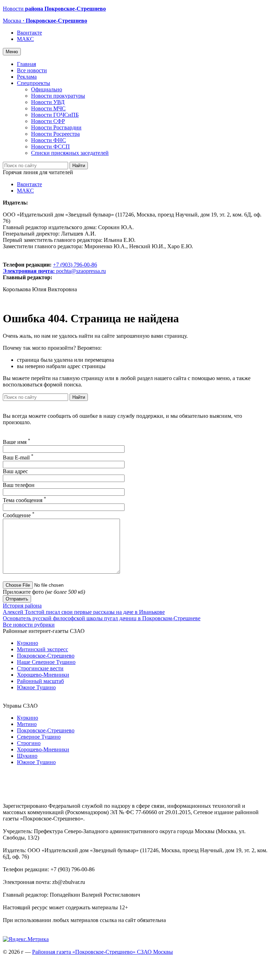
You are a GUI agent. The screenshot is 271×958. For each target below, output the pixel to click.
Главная (26, 64)
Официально (46, 89)
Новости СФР (48, 121)
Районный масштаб (40, 681)
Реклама (27, 77)
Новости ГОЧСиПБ (55, 115)
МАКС (25, 39)
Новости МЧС (48, 108)
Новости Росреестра (55, 134)
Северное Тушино (39, 737)
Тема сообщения (24, 500)
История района (22, 606)
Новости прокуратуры (58, 96)
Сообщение (19, 515)
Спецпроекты (33, 83)
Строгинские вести (40, 668)
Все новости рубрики (29, 625)
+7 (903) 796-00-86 (50, 268)
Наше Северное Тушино (46, 662)
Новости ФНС (48, 140)
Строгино (29, 743)
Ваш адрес (15, 471)
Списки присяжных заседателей (70, 153)
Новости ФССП (50, 147)
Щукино (27, 756)
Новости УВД (48, 102)
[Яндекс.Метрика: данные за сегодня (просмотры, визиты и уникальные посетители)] (26, 939)
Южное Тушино (36, 687)
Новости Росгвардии (56, 127)
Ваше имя (16, 442)
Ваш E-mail (18, 457)
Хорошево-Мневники (43, 675)
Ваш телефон (19, 485)
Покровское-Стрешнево (45, 656)
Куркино (27, 643)
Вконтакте (29, 33)
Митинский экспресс (42, 649)
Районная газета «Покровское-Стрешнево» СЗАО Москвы (102, 952)
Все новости (32, 70)
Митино (27, 724)
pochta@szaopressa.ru (81, 271)
